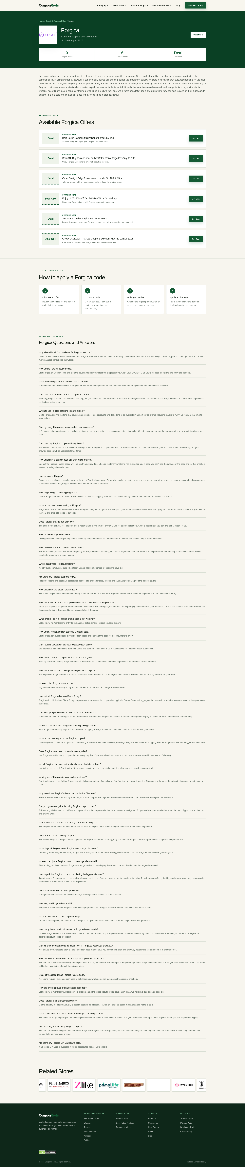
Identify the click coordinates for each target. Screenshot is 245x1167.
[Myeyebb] (153, 1085)
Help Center (153, 1127)
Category (101, 5)
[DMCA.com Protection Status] (47, 1152)
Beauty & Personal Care (56, 21)
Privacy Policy (186, 1123)
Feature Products (160, 5)
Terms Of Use (186, 1118)
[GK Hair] (178, 1085)
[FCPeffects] (103, 1085)
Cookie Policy (186, 1131)
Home (41, 21)
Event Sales (118, 5)
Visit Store (198, 35)
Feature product (123, 1127)
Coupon (49, 5)
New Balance (90, 1131)
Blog (178, 5)
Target (87, 1127)
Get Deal (196, 138)
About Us (152, 1118)
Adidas (87, 1140)
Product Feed (122, 1118)
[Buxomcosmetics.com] (128, 1085)
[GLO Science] (203, 1085)
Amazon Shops (138, 5)
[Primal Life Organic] (78, 1085)
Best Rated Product (125, 1123)
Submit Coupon (195, 5)
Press (150, 1131)
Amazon (87, 1136)
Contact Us (153, 1123)
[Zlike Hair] (53, 1085)
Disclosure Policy (188, 1127)
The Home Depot (91, 1118)
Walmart (87, 1123)
